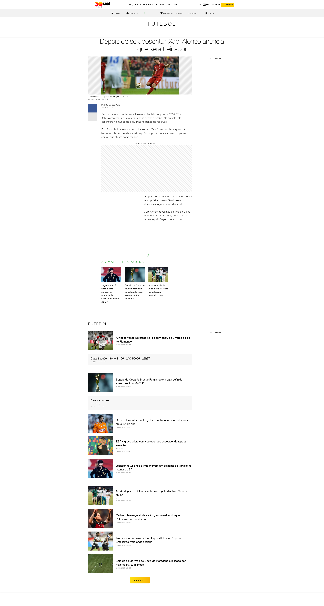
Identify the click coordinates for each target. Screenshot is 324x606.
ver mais (138, 580)
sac (200, 5)
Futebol (162, 24)
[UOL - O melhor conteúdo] (103, 4)
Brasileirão (179, 13)
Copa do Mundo (192, 13)
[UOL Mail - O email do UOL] (207, 4)
